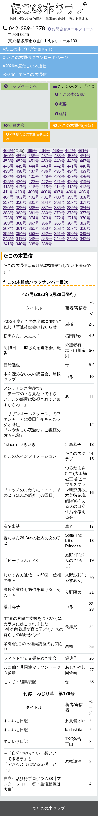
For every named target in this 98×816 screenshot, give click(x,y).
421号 (59, 181)
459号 (21, 155)
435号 (59, 171)
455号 (72, 155)
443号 (46, 166)
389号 (21, 207)
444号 (34, 166)
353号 (34, 233)
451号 (34, 161)
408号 (46, 192)
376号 (8, 218)
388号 (34, 207)
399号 (72, 197)
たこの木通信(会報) (75, 125)
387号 (46, 207)
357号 (72, 228)
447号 (85, 161)
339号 (34, 244)
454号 (85, 155)
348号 (8, 238)
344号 (59, 238)
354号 (21, 233)
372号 (59, 218)
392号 (72, 202)
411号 (8, 192)
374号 (34, 218)
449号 (59, 161)
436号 (46, 171)
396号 (21, 202)
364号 (72, 223)
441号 (72, 166)
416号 (34, 186)
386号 (59, 207)
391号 (85, 202)
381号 (34, 212)
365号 (59, 223)
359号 (46, 228)
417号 (21, 186)
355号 (8, 233)
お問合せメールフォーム (73, 29)
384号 (85, 207)
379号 (59, 212)
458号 (34, 155)
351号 (59, 233)
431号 (21, 176)
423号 (34, 181)
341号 (8, 244)
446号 (8, 166)
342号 (85, 238)
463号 (57, 150)
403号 (21, 197)
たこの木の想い (72, 94)
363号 (85, 223)
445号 (21, 166)
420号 (72, 181)
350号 (72, 233)
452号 (21, 161)
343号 (72, 238)
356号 (85, 228)
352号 (46, 233)
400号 (59, 197)
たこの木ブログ (28, 49)
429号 (46, 176)
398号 (85, 197)
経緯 (63, 114)
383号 (8, 212)
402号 (34, 197)
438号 (21, 171)
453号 (8, 161)
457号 (46, 155)
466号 (8, 150)
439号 (8, 171)
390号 (8, 207)
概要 (63, 104)
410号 (20, 192)
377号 (85, 212)
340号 (21, 244)
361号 (21, 228)
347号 (21, 238)
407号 (59, 192)
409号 (33, 192)
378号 (72, 212)
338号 (46, 244)
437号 (34, 171)
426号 (85, 176)
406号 (71, 192)
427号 (72, 176)
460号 (8, 155)
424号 (21, 181)
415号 (46, 186)
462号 (70, 150)
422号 (46, 181)
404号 (8, 197)
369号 (8, 223)
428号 (59, 176)
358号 (59, 228)
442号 (59, 166)
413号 (72, 186)
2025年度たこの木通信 (26, 74)
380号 (46, 212)
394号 (46, 202)
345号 (46, 238)
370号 (85, 218)
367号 (34, 223)
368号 (21, 223)
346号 (34, 238)
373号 (46, 218)
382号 (21, 212)
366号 (46, 223)
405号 (84, 192)
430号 (34, 176)
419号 (85, 181)
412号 (85, 186)
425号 (8, 181)
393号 (59, 202)
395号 (34, 202)
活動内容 (16, 125)
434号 (72, 171)
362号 (8, 228)
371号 (72, 218)
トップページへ (22, 86)
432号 (8, 176)
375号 (21, 218)
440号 (85, 166)
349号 (85, 233)
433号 (85, 171)
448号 (72, 161)
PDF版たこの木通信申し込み (27, 136)
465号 (32, 150)
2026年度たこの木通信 (26, 66)
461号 (83, 150)
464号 (44, 150)
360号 (34, 228)
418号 (8, 186)
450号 (46, 161)
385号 (72, 207)
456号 (59, 155)
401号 (46, 197)
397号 (8, 202)
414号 (59, 186)
